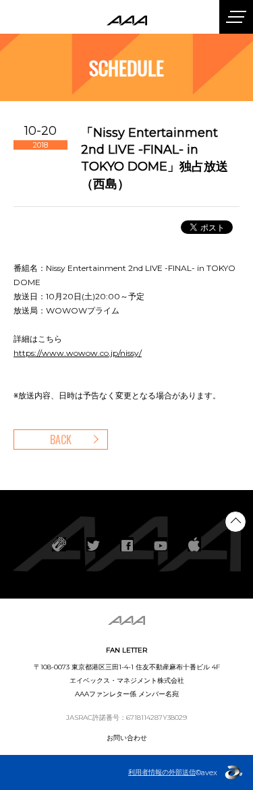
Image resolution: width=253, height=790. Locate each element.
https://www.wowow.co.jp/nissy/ (77, 353)
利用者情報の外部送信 (162, 772)
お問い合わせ (127, 737)
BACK (61, 439)
